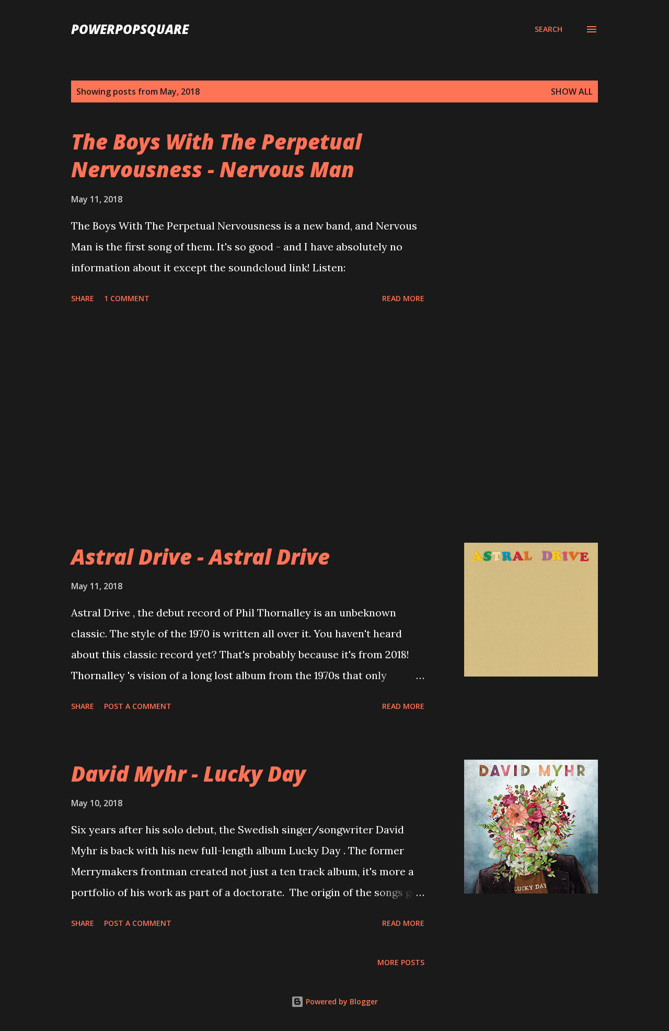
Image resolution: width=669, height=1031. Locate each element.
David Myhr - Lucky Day (188, 773)
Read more (403, 298)
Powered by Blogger (341, 1001)
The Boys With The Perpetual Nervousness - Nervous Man (216, 155)
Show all (572, 91)
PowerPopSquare (130, 29)
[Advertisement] (247, 425)
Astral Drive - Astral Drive (200, 556)
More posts (400, 962)
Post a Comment (137, 706)
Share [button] (82, 298)
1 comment (126, 298)
